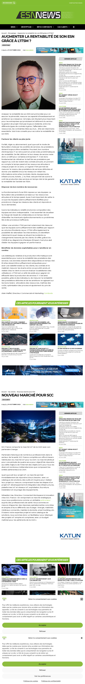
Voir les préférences (42, 676)
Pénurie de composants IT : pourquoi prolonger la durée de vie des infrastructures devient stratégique (41, 351)
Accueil (4, 33)
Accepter (42, 664)
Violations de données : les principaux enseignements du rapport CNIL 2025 (40, 323)
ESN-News (29, 50)
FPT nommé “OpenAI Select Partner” (68, 95)
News (61, 63)
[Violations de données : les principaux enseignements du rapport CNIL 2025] (42, 313)
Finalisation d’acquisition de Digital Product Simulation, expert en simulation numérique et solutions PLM (69, 124)
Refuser (42, 670)
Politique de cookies (30, 681)
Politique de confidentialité (51, 681)
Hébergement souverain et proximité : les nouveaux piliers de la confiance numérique (70, 323)
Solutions (62, 106)
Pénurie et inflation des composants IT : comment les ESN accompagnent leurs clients (14, 350)
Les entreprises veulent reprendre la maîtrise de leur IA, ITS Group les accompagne (70, 109)
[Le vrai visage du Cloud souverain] (70, 339)
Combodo (48, 293)
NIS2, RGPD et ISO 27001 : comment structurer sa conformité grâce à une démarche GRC (14, 323)
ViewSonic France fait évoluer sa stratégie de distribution (70, 65)
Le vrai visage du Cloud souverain (70, 348)
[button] (82, 638)
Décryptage (12, 33)
